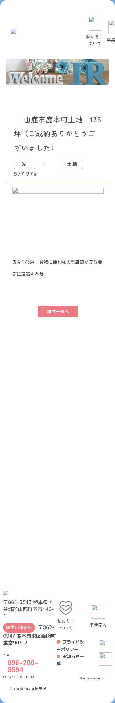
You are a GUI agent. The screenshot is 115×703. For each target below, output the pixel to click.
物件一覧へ (58, 311)
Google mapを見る (28, 688)
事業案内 (98, 624)
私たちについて (94, 39)
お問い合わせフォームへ (31, 524)
